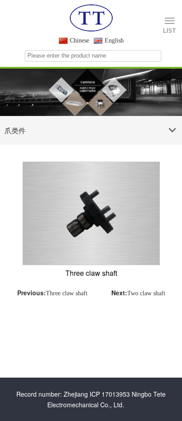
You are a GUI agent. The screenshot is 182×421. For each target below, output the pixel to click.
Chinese (79, 40)
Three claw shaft (66, 293)
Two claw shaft (146, 293)
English (114, 40)
